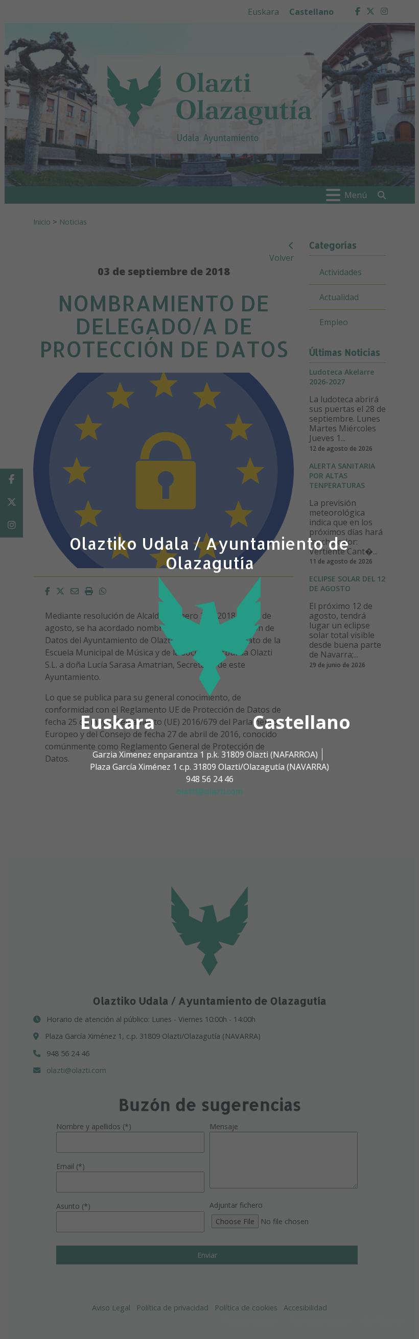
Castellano (301, 722)
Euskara (117, 722)
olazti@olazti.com (209, 791)
